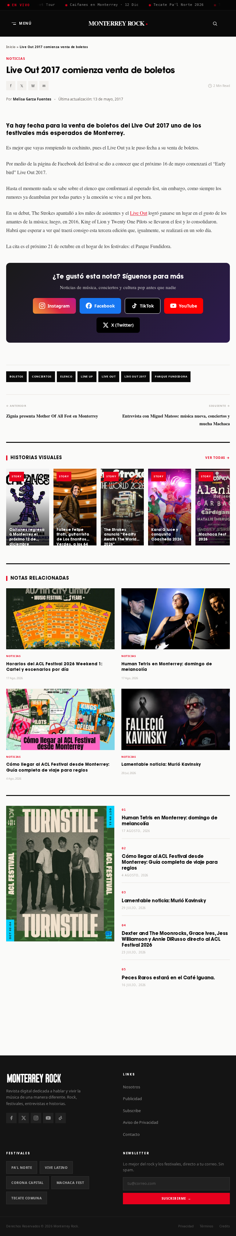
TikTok (147, 306)
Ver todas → (217, 457)
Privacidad (186, 1226)
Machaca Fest (70, 1182)
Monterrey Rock (118, 23)
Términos (206, 1226)
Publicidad (132, 1098)
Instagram (59, 306)
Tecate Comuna (26, 1198)
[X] (23, 1118)
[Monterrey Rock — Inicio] (59, 1078)
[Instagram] (36, 1118)
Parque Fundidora (171, 376)
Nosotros (131, 1087)
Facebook (104, 306)
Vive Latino (56, 1167)
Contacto (131, 1134)
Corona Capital (27, 1182)
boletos (16, 376)
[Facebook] (11, 1118)
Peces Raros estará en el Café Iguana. (168, 978)
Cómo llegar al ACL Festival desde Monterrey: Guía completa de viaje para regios (169, 862)
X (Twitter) (122, 325)
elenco (66, 376)
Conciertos (42, 376)
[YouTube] (48, 1118)
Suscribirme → (176, 1198)
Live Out (138, 213)
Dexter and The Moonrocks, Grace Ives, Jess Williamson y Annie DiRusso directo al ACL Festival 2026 (175, 939)
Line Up (87, 376)
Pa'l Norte (21, 1167)
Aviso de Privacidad (140, 1122)
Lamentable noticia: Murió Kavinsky (161, 764)
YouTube (188, 306)
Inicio (10, 47)
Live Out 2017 (135, 376)
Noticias (15, 58)
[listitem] (27, 507)
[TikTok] (60, 1118)
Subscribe (132, 1110)
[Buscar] (214, 23)
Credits (224, 1226)
